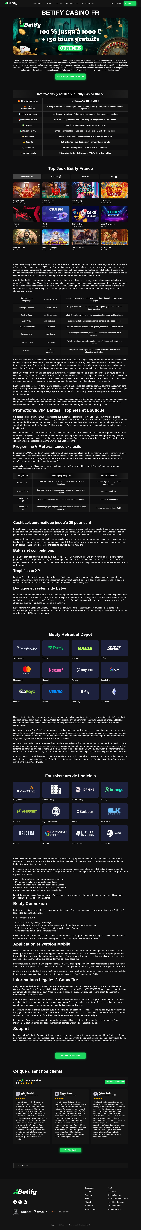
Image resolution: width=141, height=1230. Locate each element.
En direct (54, 176)
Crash (83, 176)
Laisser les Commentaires (115, 1082)
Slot (112, 176)
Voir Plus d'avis (70, 1150)
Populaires (25, 176)
